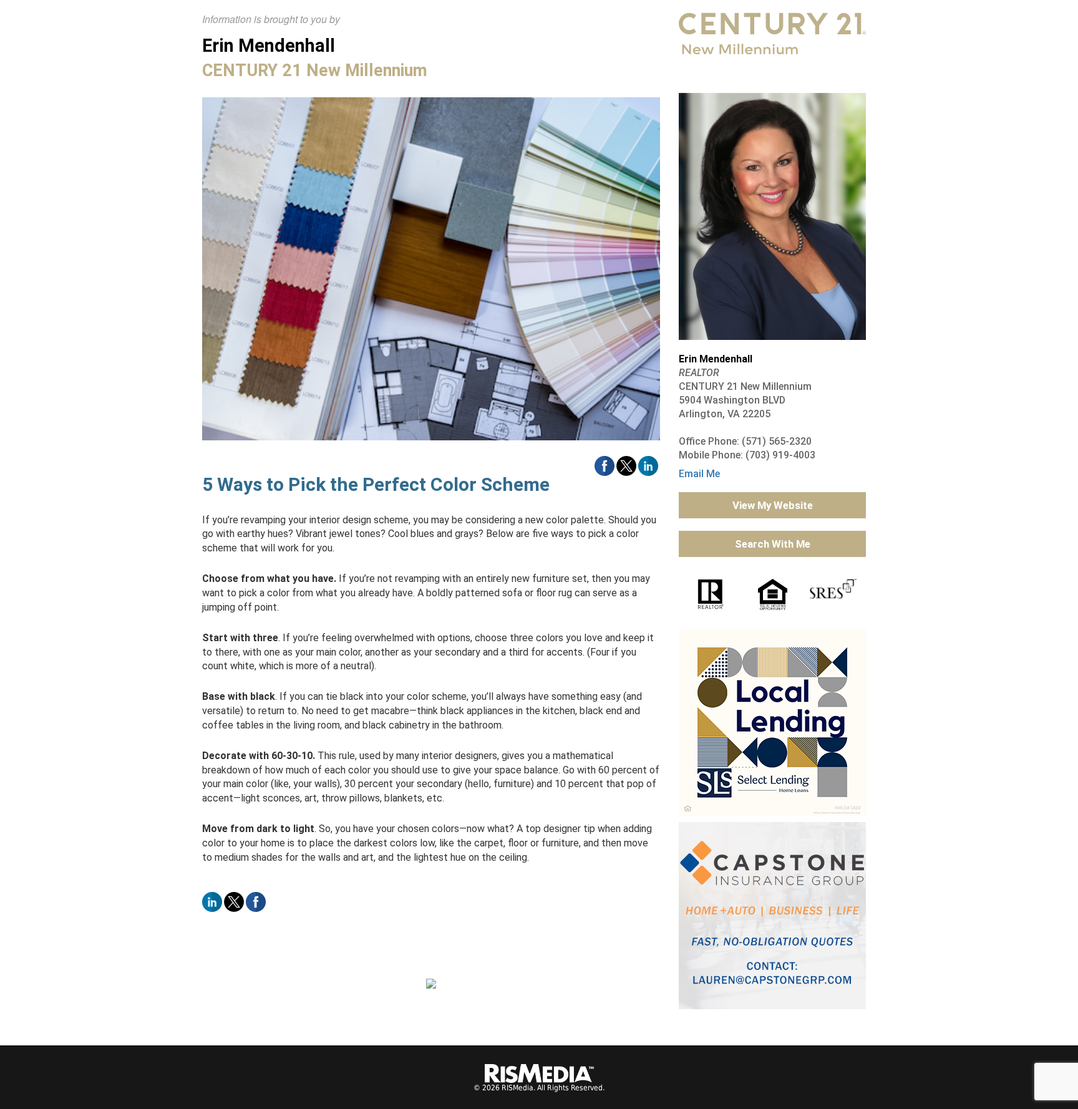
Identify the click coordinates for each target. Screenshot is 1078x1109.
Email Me (699, 474)
